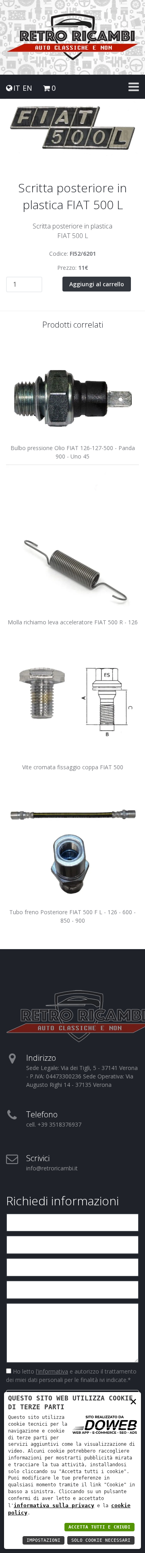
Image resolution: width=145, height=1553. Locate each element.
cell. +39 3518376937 (53, 1124)
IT (16, 88)
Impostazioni (43, 1540)
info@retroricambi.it (52, 1168)
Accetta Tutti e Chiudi (99, 1527)
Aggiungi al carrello (96, 284)
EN (27, 88)
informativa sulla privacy (54, 1505)
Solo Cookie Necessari (100, 1540)
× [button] (133, 1401)
